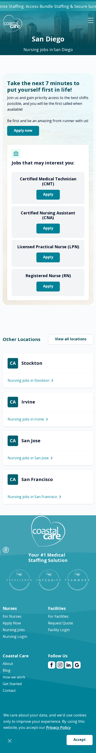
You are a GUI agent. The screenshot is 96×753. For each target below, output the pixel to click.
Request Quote (60, 623)
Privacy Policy (58, 727)
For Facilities (58, 616)
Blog (6, 670)
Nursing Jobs (14, 630)
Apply (48, 194)
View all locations (70, 339)
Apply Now (12, 623)
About (8, 663)
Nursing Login (15, 636)
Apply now (23, 130)
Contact (9, 690)
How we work (14, 677)
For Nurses (12, 616)
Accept (79, 739)
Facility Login (59, 630)
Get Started (12, 684)
